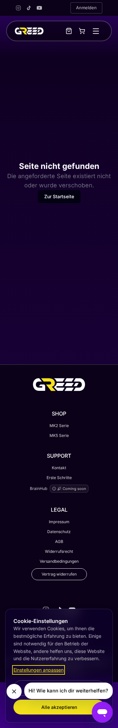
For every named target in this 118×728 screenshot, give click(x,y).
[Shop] (68, 31)
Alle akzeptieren (59, 707)
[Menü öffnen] (95, 31)
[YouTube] (39, 8)
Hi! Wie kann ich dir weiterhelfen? (68, 691)
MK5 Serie (59, 435)
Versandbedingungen (59, 561)
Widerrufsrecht (59, 551)
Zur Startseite (59, 196)
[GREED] (29, 31)
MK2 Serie (59, 425)
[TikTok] (28, 8)
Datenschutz (59, 531)
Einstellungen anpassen (38, 670)
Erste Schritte (59, 477)
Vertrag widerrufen (59, 574)
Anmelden (86, 7)
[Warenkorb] (81, 31)
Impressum (59, 521)
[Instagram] (18, 8)
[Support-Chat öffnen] (102, 712)
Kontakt (59, 467)
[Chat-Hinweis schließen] (14, 691)
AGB (59, 541)
